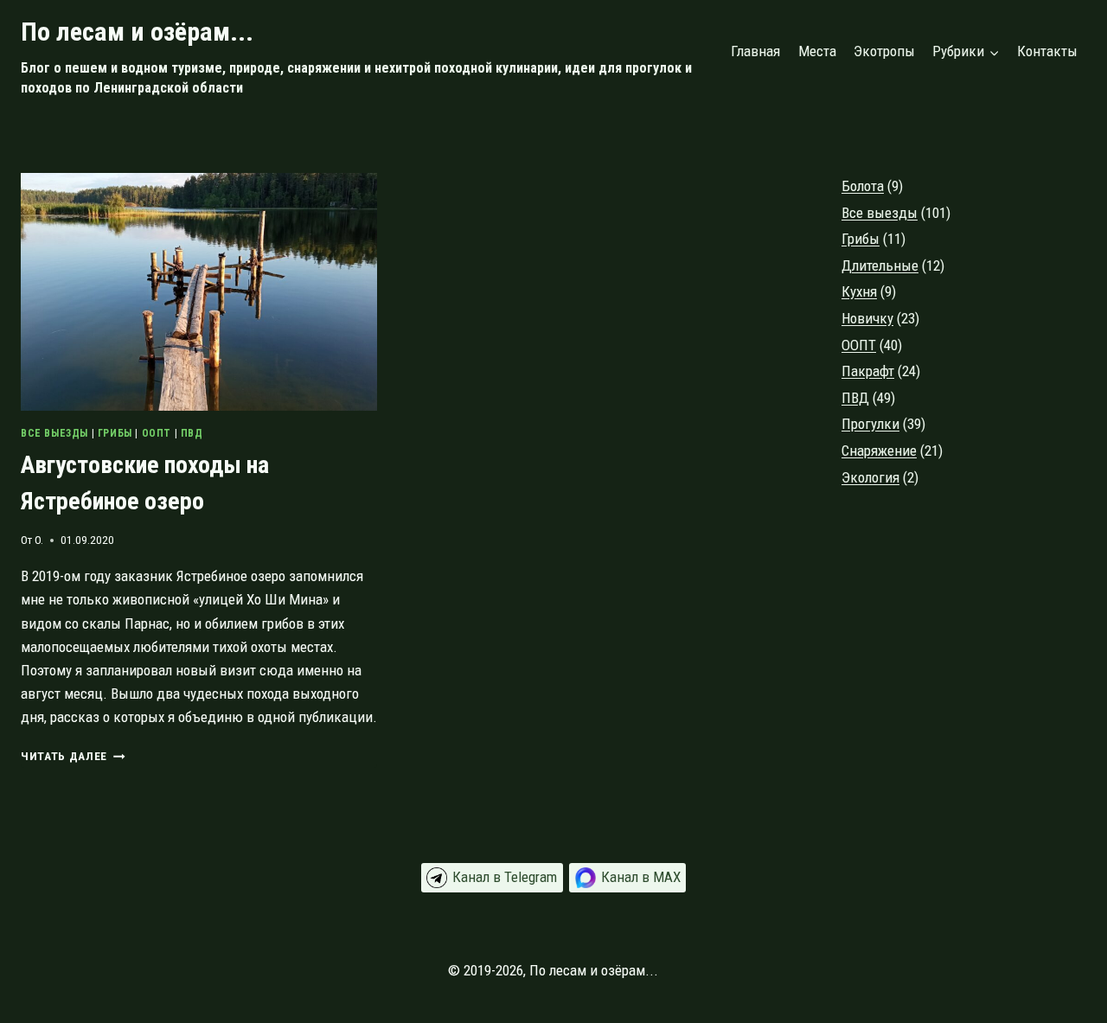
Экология (870, 477)
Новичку (867, 318)
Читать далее (73, 756)
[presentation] (199, 292)
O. (39, 540)
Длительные (879, 265)
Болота (862, 186)
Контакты (1047, 51)
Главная (755, 51)
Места (817, 51)
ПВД (192, 433)
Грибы (115, 433)
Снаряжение (879, 450)
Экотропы (884, 51)
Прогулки (870, 423)
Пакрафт (867, 371)
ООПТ (156, 433)
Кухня (859, 291)
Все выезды (54, 433)
